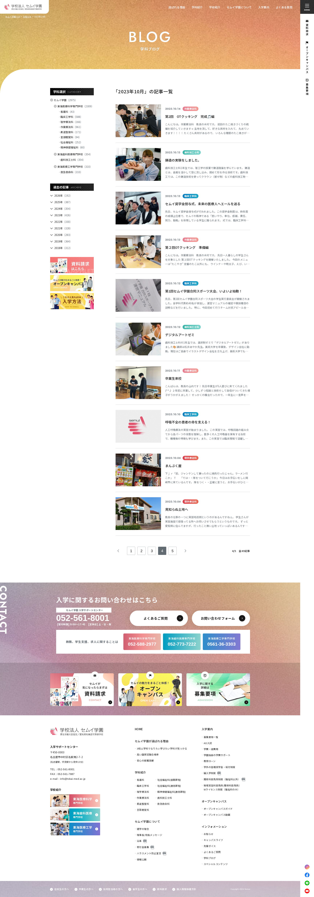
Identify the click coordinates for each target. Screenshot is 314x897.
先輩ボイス (210, 846)
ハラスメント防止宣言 (149, 853)
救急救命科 (72, 172)
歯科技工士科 (73, 160)
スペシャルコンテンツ (216, 864)
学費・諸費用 (211, 749)
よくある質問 (284, 7)
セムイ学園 (65, 100)
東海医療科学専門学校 (75, 106)
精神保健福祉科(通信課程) (171, 792)
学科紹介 (197, 7)
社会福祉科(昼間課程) (169, 780)
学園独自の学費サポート (217, 755)
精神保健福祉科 (73, 147)
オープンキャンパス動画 (217, 814)
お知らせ (27, 16)
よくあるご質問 (212, 852)
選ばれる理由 (176, 7)
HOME (139, 729)
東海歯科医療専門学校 (74, 154)
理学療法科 (72, 122)
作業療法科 (72, 127)
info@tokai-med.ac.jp (73, 778)
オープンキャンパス (214, 801)
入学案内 (263, 7)
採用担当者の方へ (113, 889)
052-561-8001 (66, 769)
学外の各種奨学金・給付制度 (219, 767)
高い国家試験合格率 (148, 754)
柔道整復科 (72, 132)
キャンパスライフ (213, 840)
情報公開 (142, 859)
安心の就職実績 (145, 760)
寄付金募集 (143, 847)
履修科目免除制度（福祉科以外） (222, 779)
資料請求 (162, 889)
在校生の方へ (61, 889)
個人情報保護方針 (186, 889)
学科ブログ (210, 858)
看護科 (68, 111)
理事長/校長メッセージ (149, 835)
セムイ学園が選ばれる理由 (151, 741)
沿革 (139, 841)
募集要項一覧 (211, 737)
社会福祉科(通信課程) (169, 786)
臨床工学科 (72, 117)
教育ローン (210, 761)
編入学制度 (210, 773)
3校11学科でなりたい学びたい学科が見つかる (162, 748)
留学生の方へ (140, 889)
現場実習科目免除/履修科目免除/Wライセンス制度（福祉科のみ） (222, 787)
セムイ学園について (239, 7)
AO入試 (208, 743)
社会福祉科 (72, 142)
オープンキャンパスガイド (218, 808)
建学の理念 (143, 829)
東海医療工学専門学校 (74, 166)
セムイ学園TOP (12, 16)
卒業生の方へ (86, 889)
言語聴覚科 (71, 137)
